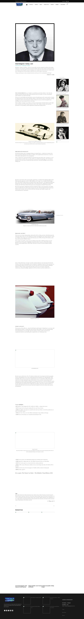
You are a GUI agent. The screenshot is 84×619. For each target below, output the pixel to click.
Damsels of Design (37, 496)
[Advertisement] (42, 13)
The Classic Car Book (47, 498)
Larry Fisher (37, 497)
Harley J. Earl (33, 497)
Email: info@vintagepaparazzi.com (68, 605)
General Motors (50, 496)
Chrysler (16, 496)
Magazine (41, 497)
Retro (39, 498)
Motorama (44, 497)
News (47, 497)
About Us (63, 615)
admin (29, 65)
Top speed (52, 498)
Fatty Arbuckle (45, 496)
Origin (18, 498)
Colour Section (32, 496)
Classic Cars (24, 65)
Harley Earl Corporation (27, 497)
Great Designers (20, 497)
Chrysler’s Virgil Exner (21, 496)
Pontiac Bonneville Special (27, 498)
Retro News (42, 498)
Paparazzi (21, 498)
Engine (42, 496)
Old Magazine (51, 497)
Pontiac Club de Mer (35, 498)
